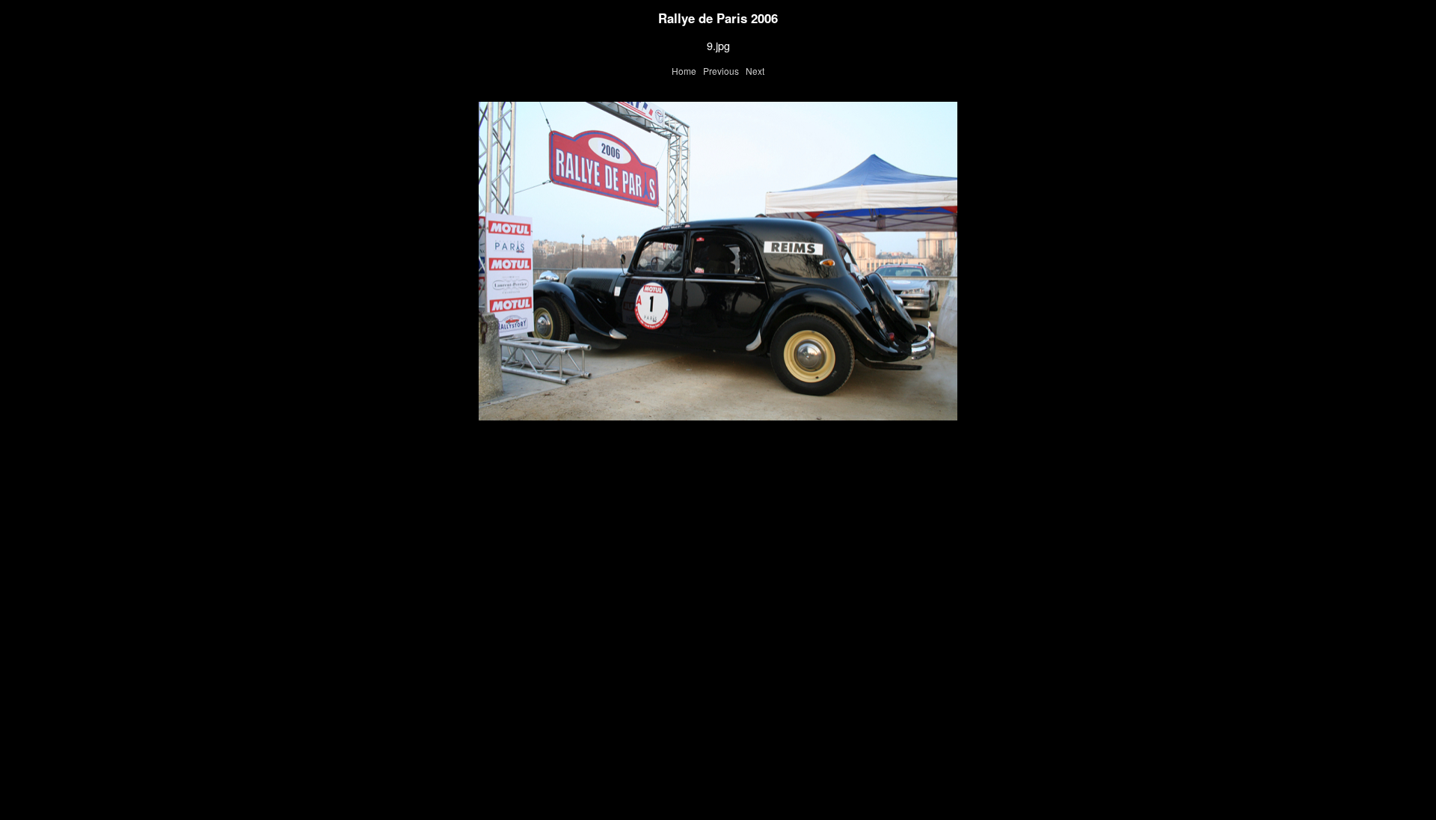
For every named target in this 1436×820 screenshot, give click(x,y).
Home (684, 70)
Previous (721, 70)
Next (755, 70)
